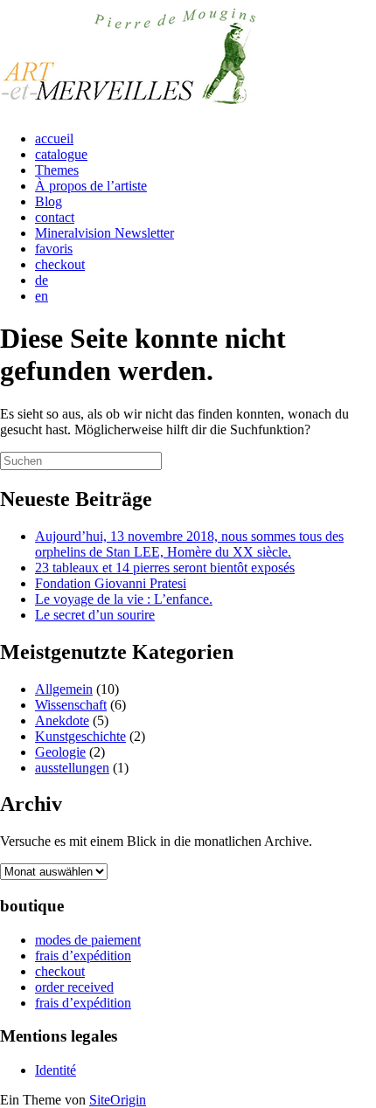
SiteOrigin (117, 1099)
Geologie (60, 751)
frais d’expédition (83, 955)
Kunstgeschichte (80, 736)
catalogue (61, 154)
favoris (54, 248)
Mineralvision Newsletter (104, 232)
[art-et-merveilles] (131, 108)
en (41, 295)
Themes (57, 170)
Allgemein (64, 689)
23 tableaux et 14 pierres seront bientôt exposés (165, 567)
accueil (54, 138)
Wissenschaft (71, 704)
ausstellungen (72, 767)
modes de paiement (88, 939)
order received (74, 987)
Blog (48, 201)
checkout (60, 264)
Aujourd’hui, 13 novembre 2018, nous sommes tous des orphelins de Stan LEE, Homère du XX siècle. (189, 544)
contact (54, 217)
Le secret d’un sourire (95, 614)
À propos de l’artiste (91, 185)
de (41, 280)
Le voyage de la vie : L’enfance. (123, 599)
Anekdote (62, 720)
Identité (55, 1070)
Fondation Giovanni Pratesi (110, 583)
